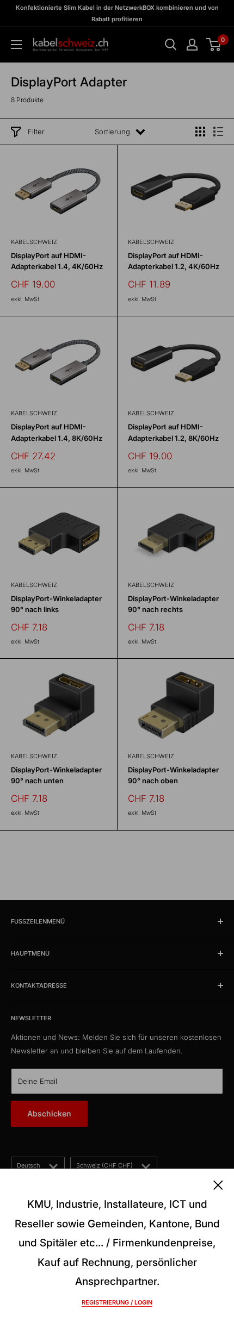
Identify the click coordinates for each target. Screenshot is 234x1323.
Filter (36, 131)
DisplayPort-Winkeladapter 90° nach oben (173, 775)
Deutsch (28, 1165)
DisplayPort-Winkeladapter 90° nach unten (56, 775)
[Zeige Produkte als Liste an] (218, 131)
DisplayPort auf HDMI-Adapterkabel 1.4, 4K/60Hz (57, 261)
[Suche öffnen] (171, 45)
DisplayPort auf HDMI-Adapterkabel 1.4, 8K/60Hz (56, 432)
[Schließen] (218, 1183)
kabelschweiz (34, 242)
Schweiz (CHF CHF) (104, 1165)
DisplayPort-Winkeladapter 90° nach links (56, 604)
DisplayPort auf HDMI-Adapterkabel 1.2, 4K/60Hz (173, 261)
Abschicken (49, 1113)
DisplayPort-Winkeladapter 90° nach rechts (173, 604)
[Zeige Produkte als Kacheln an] (200, 131)
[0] (214, 44)
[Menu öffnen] (16, 44)
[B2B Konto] (192, 45)
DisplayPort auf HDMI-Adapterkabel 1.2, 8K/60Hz (173, 432)
